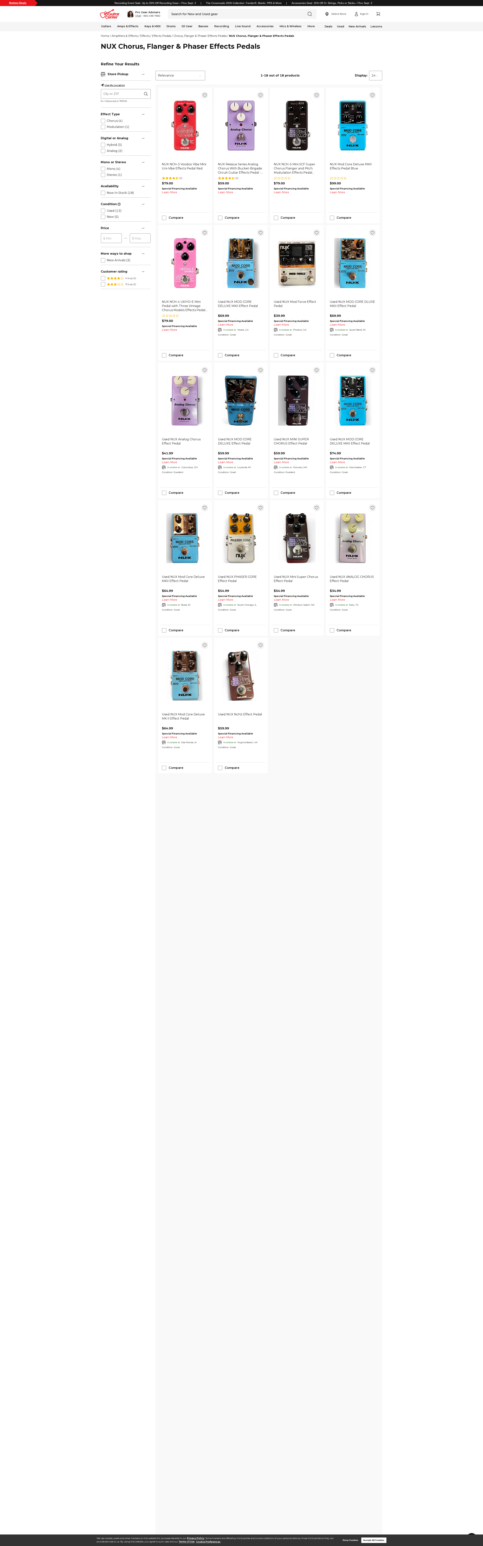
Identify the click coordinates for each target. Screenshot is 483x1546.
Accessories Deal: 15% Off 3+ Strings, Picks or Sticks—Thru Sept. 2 (331, 3)
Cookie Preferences (208, 1541)
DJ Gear (187, 26)
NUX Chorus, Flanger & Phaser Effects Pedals (261, 36)
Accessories (265, 26)
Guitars (106, 26)
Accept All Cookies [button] (373, 1540)
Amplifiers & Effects (125, 36)
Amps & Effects (127, 26)
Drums (171, 26)
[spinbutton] (111, 238)
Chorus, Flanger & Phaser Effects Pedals (200, 36)
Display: (361, 75)
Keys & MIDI (153, 26)
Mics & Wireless (290, 26)
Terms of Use (186, 1541)
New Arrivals (357, 26)
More (311, 26)
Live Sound (243, 26)
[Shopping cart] (378, 14)
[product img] (185, 125)
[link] (185, 168)
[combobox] (180, 75)
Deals (328, 26)
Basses (203, 26)
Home (105, 36)
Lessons (376, 26)
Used (340, 26)
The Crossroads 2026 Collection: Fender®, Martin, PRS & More (244, 3)
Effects (145, 36)
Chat (138, 16)
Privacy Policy (195, 1538)
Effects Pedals (161, 36)
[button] (143, 14)
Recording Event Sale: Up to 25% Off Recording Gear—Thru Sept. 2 (155, 3)
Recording (221, 26)
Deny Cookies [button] (350, 1540)
